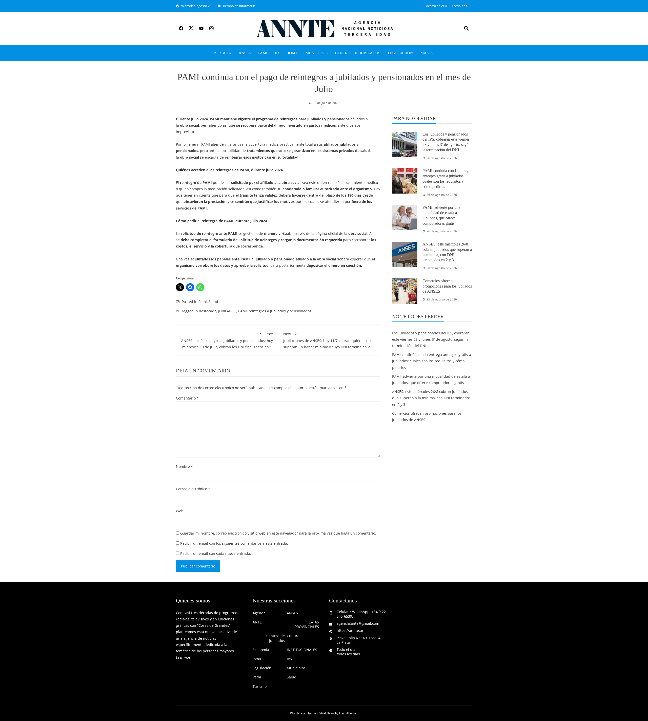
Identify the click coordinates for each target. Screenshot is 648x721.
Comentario (187, 398)
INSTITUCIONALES (302, 650)
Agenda (259, 613)
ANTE (257, 622)
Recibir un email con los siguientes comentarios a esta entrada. (234, 543)
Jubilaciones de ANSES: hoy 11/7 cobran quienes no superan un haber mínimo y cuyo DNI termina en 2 (327, 340)
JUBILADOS (227, 311)
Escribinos (459, 6)
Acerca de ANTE (437, 6)
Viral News (326, 713)
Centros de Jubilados (357, 53)
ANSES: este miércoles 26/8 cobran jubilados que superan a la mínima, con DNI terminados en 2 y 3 (431, 398)
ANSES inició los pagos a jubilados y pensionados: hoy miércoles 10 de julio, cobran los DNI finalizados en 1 (227, 340)
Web (180, 510)
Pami (262, 53)
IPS (277, 53)
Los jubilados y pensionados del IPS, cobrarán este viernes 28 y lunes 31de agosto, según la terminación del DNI (431, 339)
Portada (222, 53)
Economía (261, 650)
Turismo (260, 686)
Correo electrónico (193, 488)
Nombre (184, 466)
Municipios (317, 53)
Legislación (400, 53)
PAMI (242, 311)
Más (424, 53)
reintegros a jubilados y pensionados (280, 311)
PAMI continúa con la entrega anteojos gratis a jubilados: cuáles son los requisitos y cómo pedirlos (431, 361)
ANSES (245, 53)
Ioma (293, 53)
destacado (207, 311)
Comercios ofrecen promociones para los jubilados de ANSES (447, 286)
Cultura (293, 636)
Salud (213, 301)
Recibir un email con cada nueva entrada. (215, 553)
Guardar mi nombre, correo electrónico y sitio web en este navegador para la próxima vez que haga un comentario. (278, 533)
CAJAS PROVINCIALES (307, 624)
